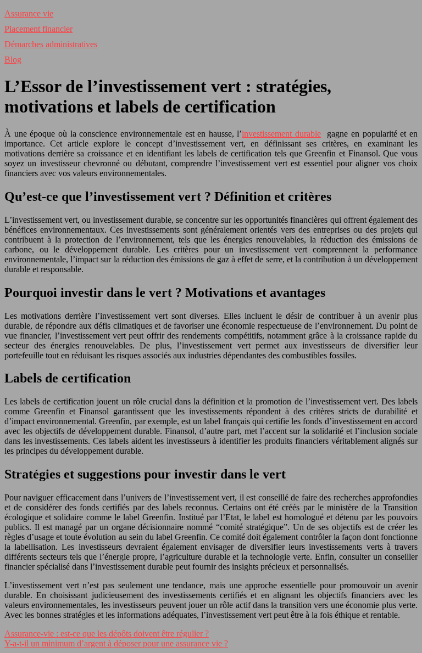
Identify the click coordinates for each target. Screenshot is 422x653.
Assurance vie (28, 13)
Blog (12, 59)
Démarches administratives (50, 44)
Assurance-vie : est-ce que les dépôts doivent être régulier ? (106, 633)
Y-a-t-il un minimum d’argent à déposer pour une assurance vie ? (116, 643)
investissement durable (281, 133)
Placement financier (38, 28)
